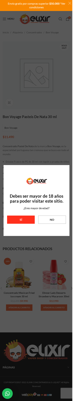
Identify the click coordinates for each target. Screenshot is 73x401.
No (52, 219)
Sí (21, 219)
